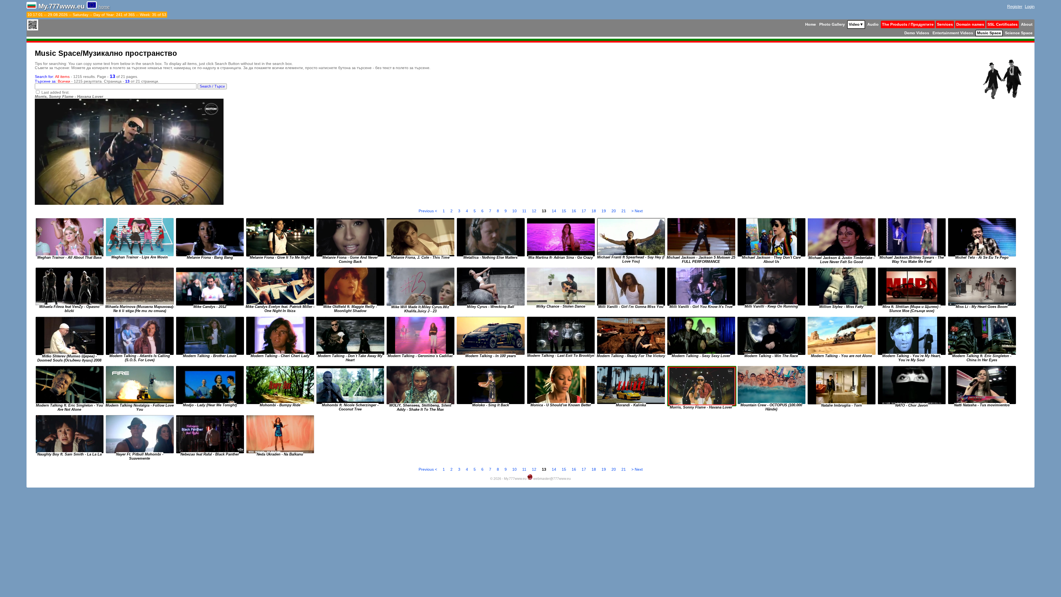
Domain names (970, 24)
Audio (873, 24)
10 (515, 211)
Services (945, 24)
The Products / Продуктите (908, 24)
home (104, 7)
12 (534, 211)
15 (564, 211)
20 (614, 211)
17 (584, 211)
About (1027, 24)
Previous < (428, 211)
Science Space (1019, 33)
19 (604, 211)
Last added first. (55, 92)
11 (524, 211)
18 (594, 211)
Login (1029, 6)
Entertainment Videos (953, 33)
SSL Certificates (1003, 24)
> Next (637, 211)
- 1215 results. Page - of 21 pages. (86, 77)
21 (624, 211)
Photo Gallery (832, 24)
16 (574, 211)
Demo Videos (916, 33)
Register (1014, 6)
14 (554, 211)
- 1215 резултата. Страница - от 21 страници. (97, 81)
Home (810, 24)
